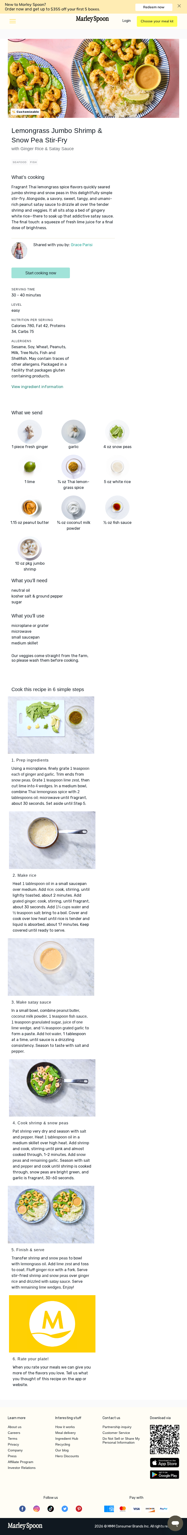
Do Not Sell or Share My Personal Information (121, 1440)
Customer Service (116, 1433)
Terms (12, 1438)
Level (16, 304)
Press (12, 1456)
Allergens (21, 341)
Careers (14, 1433)
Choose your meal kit (157, 21)
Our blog (62, 1450)
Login (126, 21)
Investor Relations (22, 1468)
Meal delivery (65, 1433)
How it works (65, 1427)
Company (15, 1450)
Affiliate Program (20, 1462)
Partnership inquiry (117, 1427)
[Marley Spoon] (25, 1526)
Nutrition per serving (32, 320)
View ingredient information (37, 386)
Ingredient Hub (66, 1438)
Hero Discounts (67, 1456)
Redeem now (153, 7)
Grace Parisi (82, 245)
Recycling (62, 1444)
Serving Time (23, 289)
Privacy (13, 1444)
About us (14, 1427)
